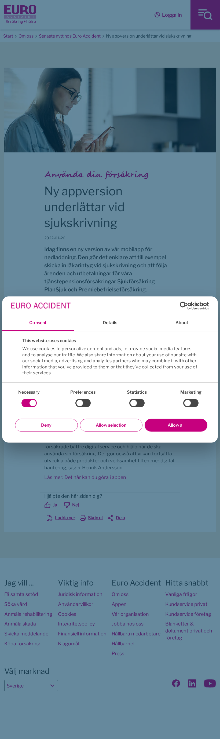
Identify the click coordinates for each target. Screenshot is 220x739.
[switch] (83, 403)
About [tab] (182, 322)
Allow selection (111, 425)
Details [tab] (110, 322)
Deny (46, 425)
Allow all (176, 425)
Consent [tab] (38, 322)
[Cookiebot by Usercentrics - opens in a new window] (185, 305)
